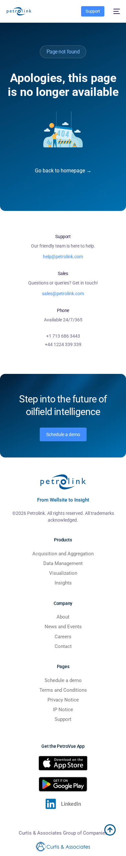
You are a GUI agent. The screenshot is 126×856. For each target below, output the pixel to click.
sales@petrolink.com (63, 293)
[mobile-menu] (115, 11)
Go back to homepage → (63, 171)
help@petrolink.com (63, 256)
